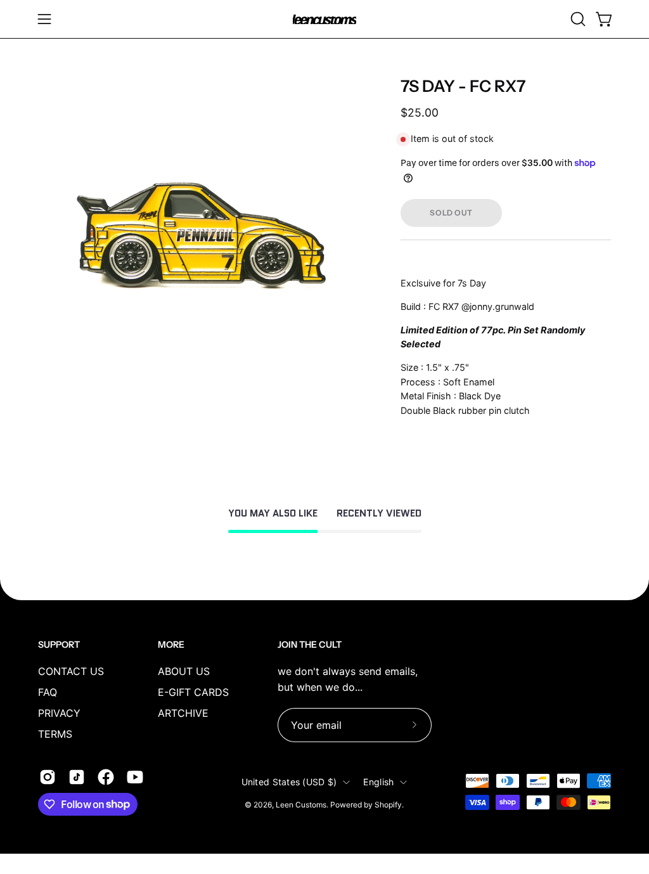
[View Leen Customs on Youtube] (135, 777)
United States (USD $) (289, 781)
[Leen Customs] (324, 19)
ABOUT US (184, 671)
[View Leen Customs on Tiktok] (76, 777)
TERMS (55, 734)
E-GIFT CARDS (193, 692)
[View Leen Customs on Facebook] (105, 777)
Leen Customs (301, 804)
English (378, 781)
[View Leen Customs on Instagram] (47, 777)
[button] (577, 19)
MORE (171, 644)
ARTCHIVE (183, 713)
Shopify (388, 804)
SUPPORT (59, 644)
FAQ (47, 692)
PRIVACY (59, 713)
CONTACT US (71, 671)
